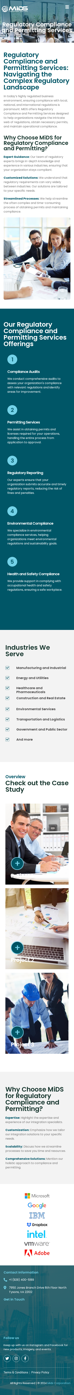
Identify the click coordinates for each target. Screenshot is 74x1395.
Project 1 (22, 876)
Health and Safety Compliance (33, 573)
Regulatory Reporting (25, 472)
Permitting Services (23, 422)
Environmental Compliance (30, 523)
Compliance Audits (23, 371)
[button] (67, 7)
